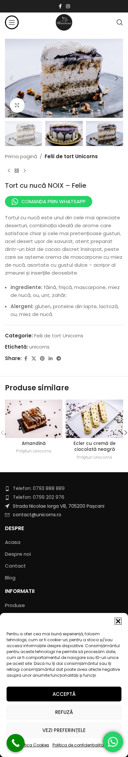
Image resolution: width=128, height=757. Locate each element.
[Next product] (25, 171)
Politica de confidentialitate (80, 745)
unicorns (39, 346)
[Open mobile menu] (12, 22)
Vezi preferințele (64, 730)
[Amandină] (33, 419)
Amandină (34, 443)
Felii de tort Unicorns (71, 156)
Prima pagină (21, 156)
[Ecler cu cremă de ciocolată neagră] (94, 419)
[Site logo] (64, 21)
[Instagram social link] (68, 6)
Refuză (64, 712)
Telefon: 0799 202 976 (38, 497)
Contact (15, 565)
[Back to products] (17, 171)
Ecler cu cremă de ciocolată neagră (95, 446)
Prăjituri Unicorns (34, 451)
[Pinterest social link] (42, 358)
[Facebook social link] (60, 6)
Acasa (12, 542)
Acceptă (64, 694)
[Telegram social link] (58, 358)
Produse (15, 605)
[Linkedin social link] (50, 358)
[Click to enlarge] (17, 105)
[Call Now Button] (16, 743)
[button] (118, 621)
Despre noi (18, 553)
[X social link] (34, 358)
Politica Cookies (33, 745)
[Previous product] (9, 171)
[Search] (119, 22)
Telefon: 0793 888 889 (39, 488)
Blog (10, 577)
